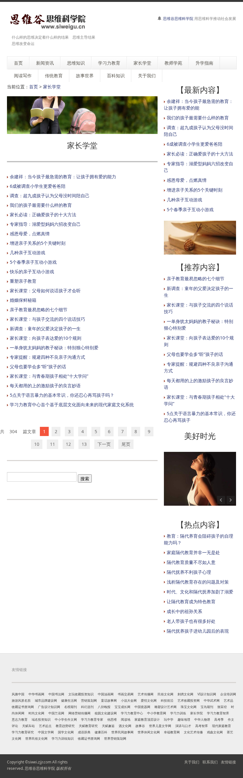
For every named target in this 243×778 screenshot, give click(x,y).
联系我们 (210, 762)
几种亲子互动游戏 (27, 253)
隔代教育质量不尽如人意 (191, 562)
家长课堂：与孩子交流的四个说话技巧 (47, 319)
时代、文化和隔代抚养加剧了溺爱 (200, 592)
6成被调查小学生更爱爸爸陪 (37, 186)
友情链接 (228, 762)
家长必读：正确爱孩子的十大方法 (43, 215)
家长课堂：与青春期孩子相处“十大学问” (49, 376)
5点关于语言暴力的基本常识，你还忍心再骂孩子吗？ (62, 395)
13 (84, 444)
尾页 (126, 444)
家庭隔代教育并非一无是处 (193, 552)
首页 (33, 87)
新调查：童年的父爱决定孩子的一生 (45, 329)
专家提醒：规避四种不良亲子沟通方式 (47, 357)
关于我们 (191, 762)
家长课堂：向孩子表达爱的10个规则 (45, 338)
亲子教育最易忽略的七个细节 (38, 310)
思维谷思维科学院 (178, 18)
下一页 (104, 444)
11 (52, 444)
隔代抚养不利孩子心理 (189, 572)
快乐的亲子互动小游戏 (32, 272)
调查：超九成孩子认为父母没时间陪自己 (50, 196)
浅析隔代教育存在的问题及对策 (198, 582)
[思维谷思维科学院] (47, 21)
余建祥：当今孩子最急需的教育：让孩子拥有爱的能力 (63, 177)
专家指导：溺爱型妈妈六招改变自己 (45, 224)
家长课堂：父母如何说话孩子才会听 (45, 291)
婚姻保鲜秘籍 (23, 300)
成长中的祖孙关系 (184, 611)
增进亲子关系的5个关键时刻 (37, 243)
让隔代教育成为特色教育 (191, 601)
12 (68, 444)
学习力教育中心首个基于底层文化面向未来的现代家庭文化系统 (72, 405)
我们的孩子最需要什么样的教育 (41, 205)
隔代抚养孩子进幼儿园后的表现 (198, 631)
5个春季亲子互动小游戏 (33, 262)
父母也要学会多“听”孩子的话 (38, 367)
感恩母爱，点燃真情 (30, 234)
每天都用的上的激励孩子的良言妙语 (45, 386)
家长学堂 (52, 87)
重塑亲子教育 (23, 281)
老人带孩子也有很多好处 (191, 621)
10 (36, 444)
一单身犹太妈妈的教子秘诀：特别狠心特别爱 (54, 348)
